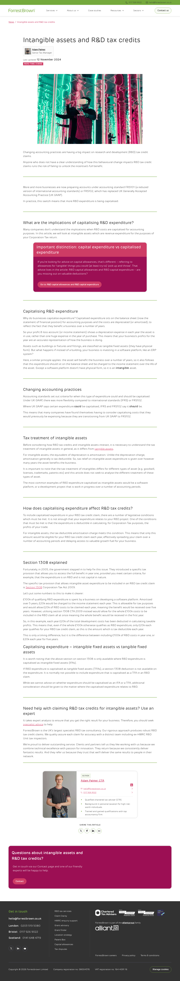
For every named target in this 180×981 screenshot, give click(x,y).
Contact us (163, 10)
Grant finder (61, 930)
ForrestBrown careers (106, 955)
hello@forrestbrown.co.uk (25, 918)
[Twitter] (80, 830)
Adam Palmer (38, 50)
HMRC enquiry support (66, 920)
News (11, 22)
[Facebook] (86, 830)
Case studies (94, 10)
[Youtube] (25, 948)
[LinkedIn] (93, 830)
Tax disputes (61, 949)
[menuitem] (134, 2)
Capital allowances (64, 944)
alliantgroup (128, 923)
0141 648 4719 (25, 938)
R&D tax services (63, 911)
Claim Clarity (61, 916)
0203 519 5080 (24, 925)
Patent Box (60, 939)
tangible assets (104, 448)
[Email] (99, 831)
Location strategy (63, 935)
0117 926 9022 (23, 931)
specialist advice (33, 724)
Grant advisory (62, 925)
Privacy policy (128, 955)
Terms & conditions (150, 955)
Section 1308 (34, 587)
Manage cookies (161, 969)
